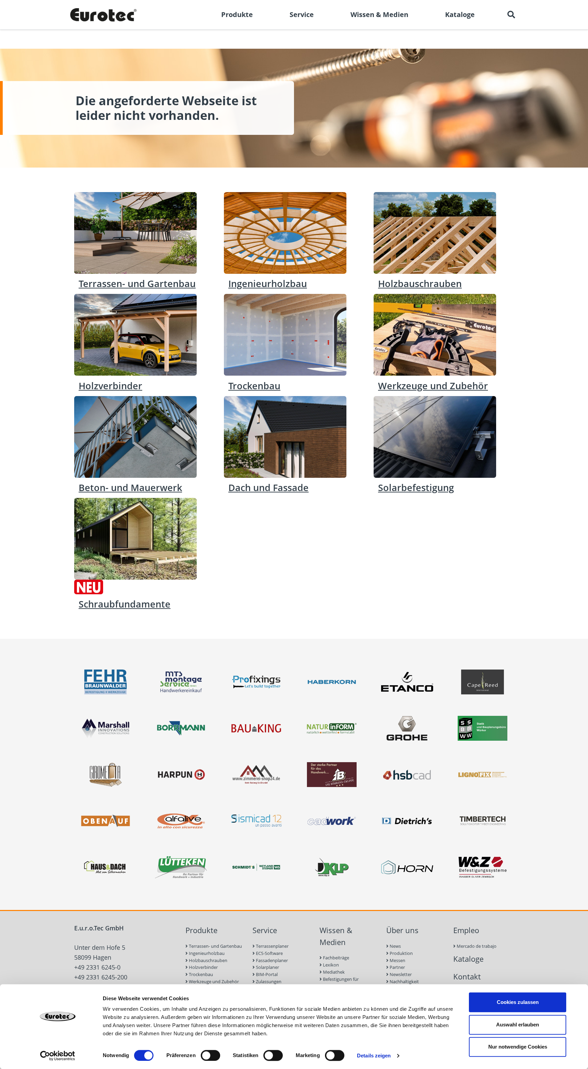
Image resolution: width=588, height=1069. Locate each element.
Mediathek (333, 972)
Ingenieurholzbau (206, 953)
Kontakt (467, 976)
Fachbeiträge (335, 958)
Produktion (401, 953)
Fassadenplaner (271, 960)
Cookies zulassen (518, 1002)
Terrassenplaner (272, 946)
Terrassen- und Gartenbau (215, 946)
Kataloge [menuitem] (460, 14)
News (395, 946)
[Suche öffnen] (511, 14)
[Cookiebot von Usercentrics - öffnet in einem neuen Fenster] (57, 1056)
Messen (397, 960)
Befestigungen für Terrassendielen (339, 982)
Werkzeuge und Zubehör (213, 981)
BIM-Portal (266, 974)
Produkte (201, 930)
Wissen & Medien (336, 936)
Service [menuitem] (302, 14)
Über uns (402, 930)
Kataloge (468, 959)
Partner (397, 967)
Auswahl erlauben (517, 1024)
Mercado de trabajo (476, 946)
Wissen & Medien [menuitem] (379, 14)
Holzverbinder (203, 967)
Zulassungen (268, 981)
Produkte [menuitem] (237, 14)
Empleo (466, 930)
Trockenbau (200, 974)
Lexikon (330, 965)
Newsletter (400, 974)
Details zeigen (374, 1055)
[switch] (210, 1055)
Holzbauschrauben (207, 960)
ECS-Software (269, 953)
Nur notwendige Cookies (517, 1047)
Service (264, 930)
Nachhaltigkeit (404, 981)
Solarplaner (267, 967)
